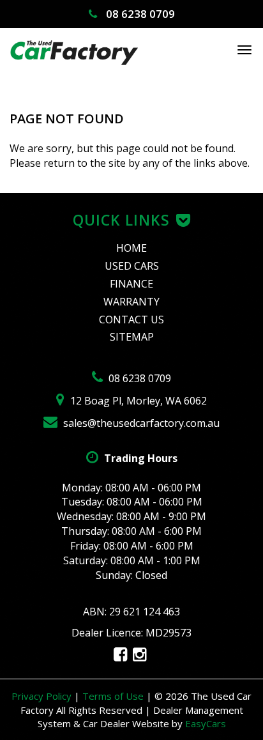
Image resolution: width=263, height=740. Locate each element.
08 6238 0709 (139, 13)
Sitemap (132, 337)
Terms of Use (114, 696)
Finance (131, 284)
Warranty (131, 302)
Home (131, 248)
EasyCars (205, 723)
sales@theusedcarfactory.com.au (140, 423)
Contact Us (131, 319)
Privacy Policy (42, 696)
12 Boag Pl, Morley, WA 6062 (137, 401)
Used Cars (132, 266)
